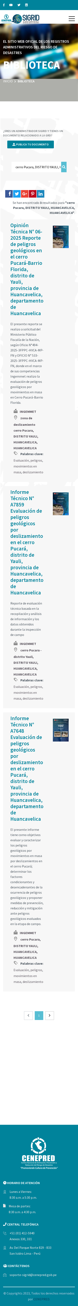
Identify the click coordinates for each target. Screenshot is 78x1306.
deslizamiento (33, 472)
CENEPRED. (41, 1299)
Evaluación (21, 460)
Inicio (8, 81)
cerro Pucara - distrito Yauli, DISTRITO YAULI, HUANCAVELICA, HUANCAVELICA (28, 662)
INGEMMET (28, 411)
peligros (36, 460)
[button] (72, 18)
